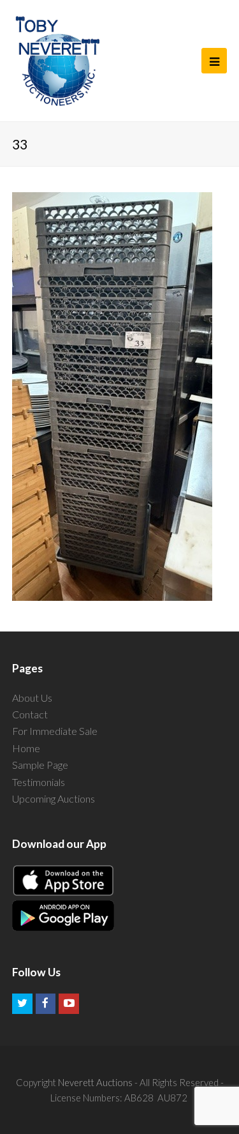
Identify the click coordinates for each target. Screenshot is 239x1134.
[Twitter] (22, 1004)
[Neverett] (57, 61)
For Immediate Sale (55, 731)
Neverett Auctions (95, 1082)
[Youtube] (69, 1004)
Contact (30, 714)
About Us (32, 698)
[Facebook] (46, 1004)
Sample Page (40, 765)
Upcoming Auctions (53, 798)
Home (26, 748)
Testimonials (38, 782)
